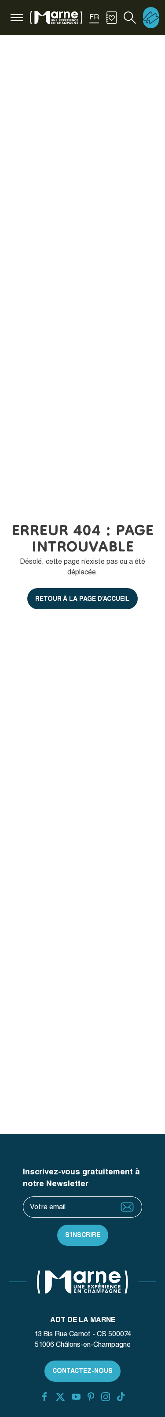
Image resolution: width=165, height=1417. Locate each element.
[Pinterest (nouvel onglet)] (91, 1396)
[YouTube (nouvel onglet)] (76, 1396)
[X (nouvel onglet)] (60, 1396)
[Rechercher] (130, 17)
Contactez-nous (82, 1370)
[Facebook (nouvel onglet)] (44, 1396)
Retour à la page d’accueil (82, 598)
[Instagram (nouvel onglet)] (105, 1396)
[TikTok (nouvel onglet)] (121, 1396)
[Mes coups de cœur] (111, 17)
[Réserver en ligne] (151, 17)
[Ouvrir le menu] (16, 17)
